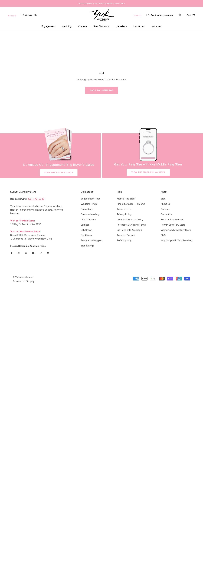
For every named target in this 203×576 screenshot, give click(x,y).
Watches (157, 26)
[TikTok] (40, 253)
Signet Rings (87, 245)
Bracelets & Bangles (91, 240)
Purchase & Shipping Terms (131, 224)
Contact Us (166, 214)
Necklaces (86, 235)
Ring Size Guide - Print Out (131, 203)
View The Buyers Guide (58, 172)
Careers (165, 209)
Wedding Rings (89, 203)
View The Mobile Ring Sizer (148, 172)
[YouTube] (33, 253)
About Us (165, 203)
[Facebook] (11, 253)
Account (12, 15)
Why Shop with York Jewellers (177, 240)
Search (137, 15)
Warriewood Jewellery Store (176, 230)
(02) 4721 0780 (36, 198)
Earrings (85, 224)
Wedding (67, 26)
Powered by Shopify (23, 281)
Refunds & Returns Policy (130, 219)
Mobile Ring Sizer (126, 198)
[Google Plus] (48, 253)
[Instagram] (19, 253)
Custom (82, 26)
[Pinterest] (26, 253)
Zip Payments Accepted (129, 230)
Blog (163, 198)
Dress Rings (87, 209)
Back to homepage (101, 90)
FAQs (163, 235)
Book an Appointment (162, 15)
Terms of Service (126, 235)
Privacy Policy (124, 214)
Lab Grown (139, 26)
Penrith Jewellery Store (173, 224)
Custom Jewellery (90, 214)
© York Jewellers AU (23, 277)
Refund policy (124, 240)
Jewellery (121, 26)
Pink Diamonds (101, 26)
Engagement (48, 26)
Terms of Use (124, 209)
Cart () (191, 15)
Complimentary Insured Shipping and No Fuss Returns (101, 3)
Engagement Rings (90, 198)
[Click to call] (179, 15)
